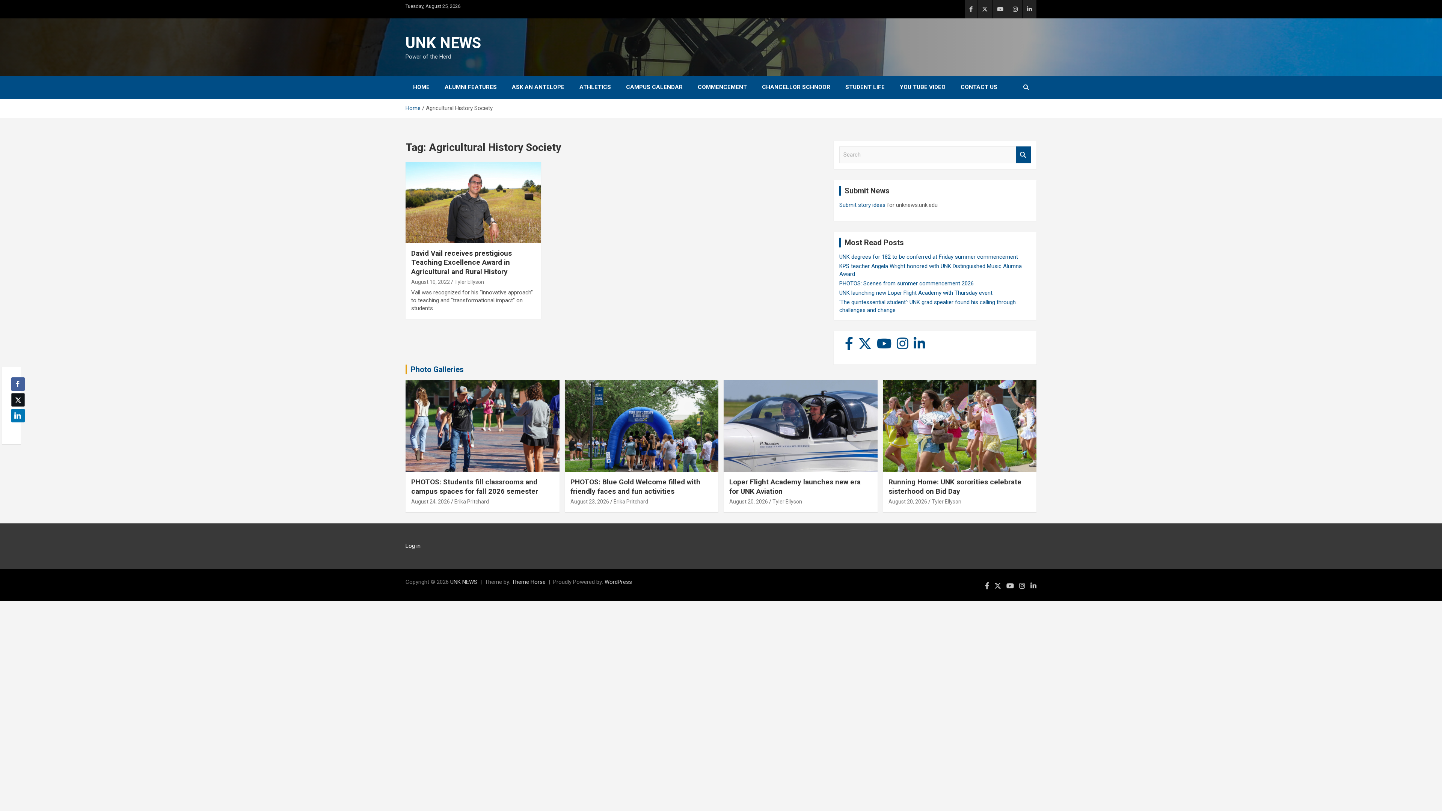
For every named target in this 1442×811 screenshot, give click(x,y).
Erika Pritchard (471, 502)
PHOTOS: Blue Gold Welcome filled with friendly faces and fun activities (635, 487)
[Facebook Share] (18, 384)
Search (1023, 154)
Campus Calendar (654, 87)
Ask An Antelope (538, 87)
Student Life (865, 87)
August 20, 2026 (748, 502)
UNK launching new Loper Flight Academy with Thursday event (916, 292)
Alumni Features (471, 87)
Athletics (595, 87)
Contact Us (979, 87)
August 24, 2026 (430, 502)
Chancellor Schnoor (796, 87)
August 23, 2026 (589, 502)
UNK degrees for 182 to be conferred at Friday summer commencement (928, 256)
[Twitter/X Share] (18, 400)
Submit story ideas (862, 205)
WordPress (618, 582)
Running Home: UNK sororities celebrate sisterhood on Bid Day (954, 487)
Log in (413, 546)
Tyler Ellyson (469, 282)
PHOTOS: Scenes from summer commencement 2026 (906, 283)
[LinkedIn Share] (18, 415)
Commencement (722, 87)
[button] (15, 430)
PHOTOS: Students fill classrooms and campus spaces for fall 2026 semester (474, 487)
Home (421, 87)
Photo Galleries (437, 369)
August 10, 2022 (430, 282)
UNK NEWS (443, 43)
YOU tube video (923, 87)
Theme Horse (529, 582)
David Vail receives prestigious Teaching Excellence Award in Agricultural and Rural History (461, 262)
